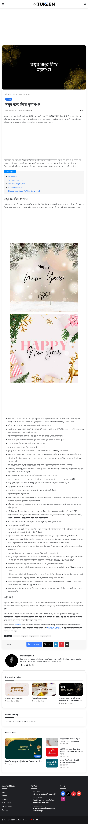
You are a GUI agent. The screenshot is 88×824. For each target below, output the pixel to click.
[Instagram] (32, 665)
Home (9, 94)
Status (15, 94)
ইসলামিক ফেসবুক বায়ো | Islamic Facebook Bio (23, 761)
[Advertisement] (44, 27)
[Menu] (3, 5)
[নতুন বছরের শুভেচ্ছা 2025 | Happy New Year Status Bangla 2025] (71, 689)
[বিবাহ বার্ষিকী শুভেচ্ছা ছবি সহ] (44, 689)
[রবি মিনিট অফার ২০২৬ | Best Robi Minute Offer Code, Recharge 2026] (52, 752)
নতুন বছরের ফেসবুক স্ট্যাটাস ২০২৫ (14, 698)
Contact (5, 799)
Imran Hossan (11, 111)
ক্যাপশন (16, 636)
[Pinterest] (61, 644)
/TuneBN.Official (54, 628)
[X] (24, 665)
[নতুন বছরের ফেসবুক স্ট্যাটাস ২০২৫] (17, 689)
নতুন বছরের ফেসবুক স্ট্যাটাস (16, 183)
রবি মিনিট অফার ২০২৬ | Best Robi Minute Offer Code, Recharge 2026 (71, 751)
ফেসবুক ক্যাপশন (13, 176)
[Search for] (85, 5)
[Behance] (30, 665)
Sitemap (5, 810)
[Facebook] (21, 665)
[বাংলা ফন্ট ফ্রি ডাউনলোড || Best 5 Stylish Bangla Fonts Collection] (52, 763)
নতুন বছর (24, 636)
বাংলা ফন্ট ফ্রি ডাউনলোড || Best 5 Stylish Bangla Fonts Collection (69, 762)
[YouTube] (27, 665)
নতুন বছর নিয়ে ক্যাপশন (15, 187)
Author (4, 796)
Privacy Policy (7, 806)
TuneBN (35, 820)
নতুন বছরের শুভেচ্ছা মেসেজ (16, 180)
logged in (18, 721)
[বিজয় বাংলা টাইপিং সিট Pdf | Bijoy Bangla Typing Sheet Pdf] (52, 742)
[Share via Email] (67, 644)
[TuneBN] (44, 4)
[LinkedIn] (56, 644)
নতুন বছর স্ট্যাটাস (45, 636)
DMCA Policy (6, 803)
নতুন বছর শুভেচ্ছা (33, 636)
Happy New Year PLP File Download (24, 191)
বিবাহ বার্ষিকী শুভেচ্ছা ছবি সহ (39, 698)
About (4, 792)
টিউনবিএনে (18, 625)
